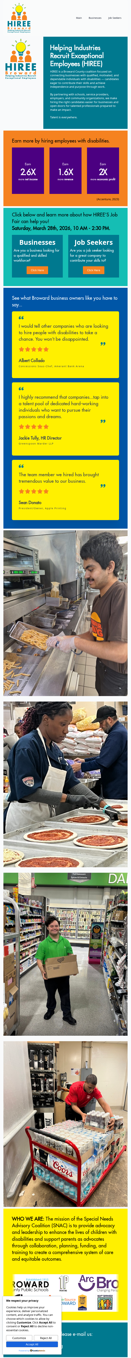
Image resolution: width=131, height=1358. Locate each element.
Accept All (32, 1344)
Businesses (95, 17)
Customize (19, 1338)
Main (79, 17)
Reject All (46, 1338)
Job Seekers (114, 17)
